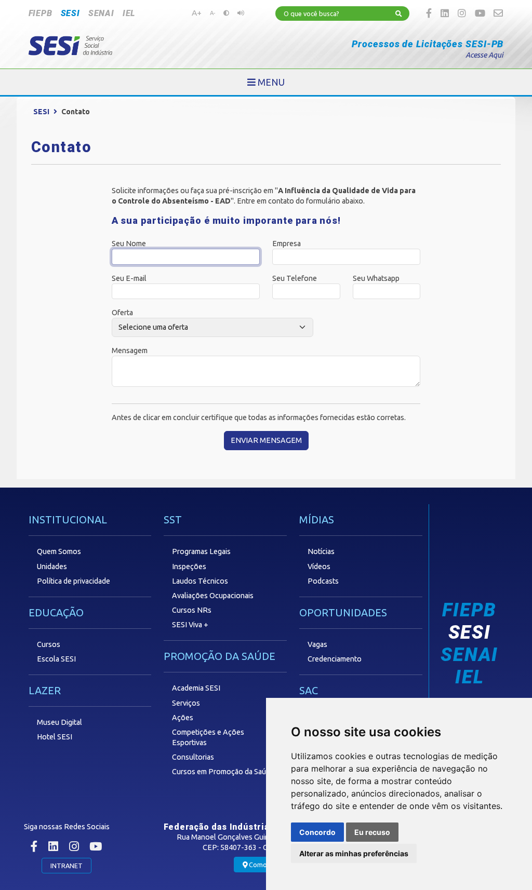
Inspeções (189, 566)
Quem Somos (59, 551)
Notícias (321, 551)
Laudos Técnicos (200, 581)
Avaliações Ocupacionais (213, 595)
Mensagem (130, 350)
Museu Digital (59, 722)
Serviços (186, 703)
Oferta (122, 312)
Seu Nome (129, 243)
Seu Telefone (294, 278)
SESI (70, 13)
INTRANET (66, 865)
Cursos (48, 644)
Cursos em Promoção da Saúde (223, 771)
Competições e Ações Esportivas (208, 737)
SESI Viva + (190, 625)
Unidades (52, 566)
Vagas (317, 644)
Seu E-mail (129, 278)
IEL (129, 13)
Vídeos (319, 566)
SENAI (101, 13)
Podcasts (323, 581)
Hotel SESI (54, 737)
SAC (308, 690)
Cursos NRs (191, 610)
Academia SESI (196, 688)
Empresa (286, 243)
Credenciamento (335, 659)
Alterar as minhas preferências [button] (353, 853)
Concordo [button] (317, 832)
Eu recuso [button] (372, 832)
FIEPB (40, 13)
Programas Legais (201, 551)
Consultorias (193, 757)
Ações (182, 717)
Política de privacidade (73, 581)
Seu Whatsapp (376, 278)
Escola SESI (56, 659)
